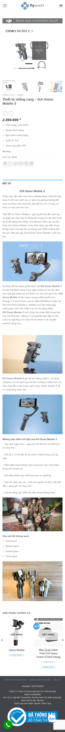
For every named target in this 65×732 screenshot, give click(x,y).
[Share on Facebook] (10, 163)
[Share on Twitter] (15, 163)
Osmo (20, 95)
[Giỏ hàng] (60, 5)
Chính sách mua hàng (16, 680)
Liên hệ (57, 680)
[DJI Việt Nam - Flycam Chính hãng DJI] (32, 5)
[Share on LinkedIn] (31, 163)
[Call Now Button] (7, 725)
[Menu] (4, 5)
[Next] (57, 48)
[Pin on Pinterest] (26, 163)
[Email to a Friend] (20, 163)
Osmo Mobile (16, 650)
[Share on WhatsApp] (5, 163)
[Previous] (8, 48)
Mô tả (6, 183)
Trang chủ (8, 95)
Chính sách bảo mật (40, 680)
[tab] (32, 183)
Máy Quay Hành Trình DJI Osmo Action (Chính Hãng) (48, 653)
